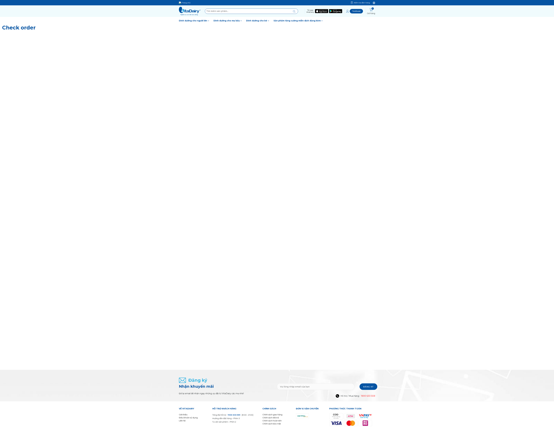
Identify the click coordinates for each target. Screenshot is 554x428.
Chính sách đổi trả (270, 417)
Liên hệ (182, 420)
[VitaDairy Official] (190, 11)
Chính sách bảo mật (271, 424)
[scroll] (547, 406)
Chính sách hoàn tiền (272, 420)
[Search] (294, 11)
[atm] (351, 416)
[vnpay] (365, 416)
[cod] (336, 416)
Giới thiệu (183, 414)
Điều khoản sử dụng (188, 417)
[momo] (365, 423)
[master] (351, 423)
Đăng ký (368, 387)
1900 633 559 (368, 395)
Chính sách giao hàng (272, 414)
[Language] (374, 2)
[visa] (336, 423)
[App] (321, 11)
